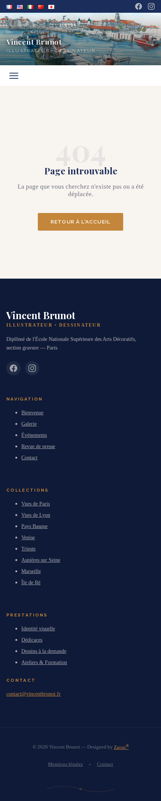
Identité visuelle (38, 629)
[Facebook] (138, 6)
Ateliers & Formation (44, 662)
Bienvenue (32, 413)
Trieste (28, 549)
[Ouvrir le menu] (13, 76)
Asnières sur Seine (40, 560)
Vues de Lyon (35, 515)
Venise (28, 537)
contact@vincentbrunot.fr (33, 694)
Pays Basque (34, 526)
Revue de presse (38, 446)
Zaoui (121, 747)
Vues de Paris (35, 504)
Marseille (31, 571)
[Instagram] (151, 6)
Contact (29, 457)
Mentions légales (65, 764)
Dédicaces (31, 640)
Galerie (29, 424)
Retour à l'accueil (80, 222)
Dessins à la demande (43, 651)
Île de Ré (30, 582)
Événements (34, 435)
